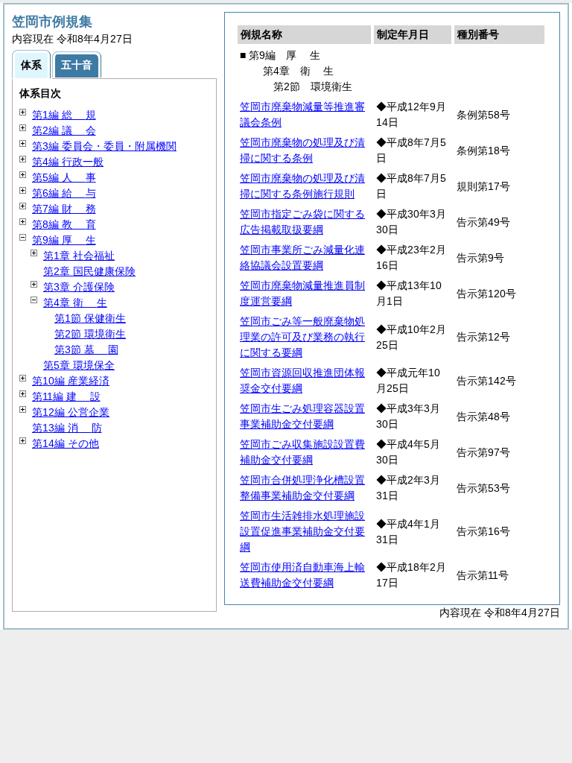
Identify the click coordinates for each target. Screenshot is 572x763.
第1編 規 (64, 115)
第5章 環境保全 (79, 365)
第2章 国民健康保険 (89, 271)
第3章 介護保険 (79, 287)
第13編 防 (67, 428)
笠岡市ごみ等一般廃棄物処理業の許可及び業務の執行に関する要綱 (302, 336)
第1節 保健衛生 (90, 318)
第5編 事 (64, 177)
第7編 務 (64, 209)
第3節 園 (86, 349)
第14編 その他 (65, 443)
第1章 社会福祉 (79, 256)
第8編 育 (64, 224)
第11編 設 (66, 396)
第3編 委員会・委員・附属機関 (104, 146)
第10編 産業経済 (70, 381)
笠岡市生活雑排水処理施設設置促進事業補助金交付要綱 (302, 531)
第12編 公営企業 (70, 412)
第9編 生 (64, 240)
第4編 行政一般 (68, 162)
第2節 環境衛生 (90, 334)
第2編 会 (64, 130)
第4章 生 (75, 302)
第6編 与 (64, 193)
